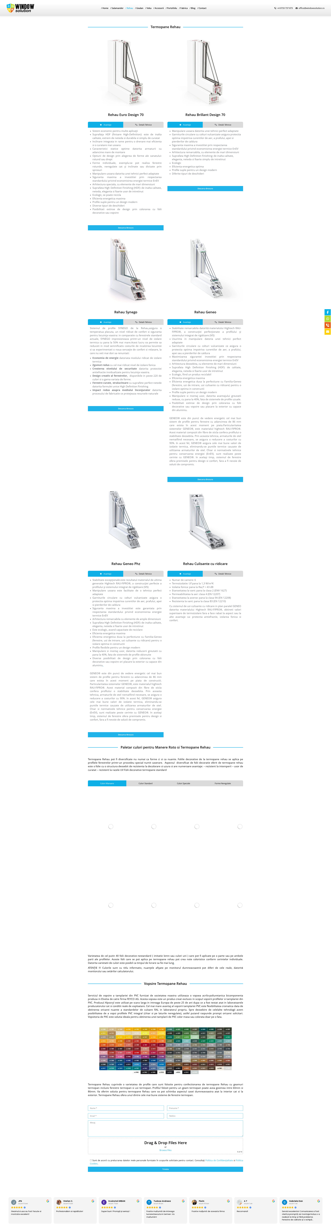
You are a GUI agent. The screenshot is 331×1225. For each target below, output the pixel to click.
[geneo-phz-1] (126, 519)
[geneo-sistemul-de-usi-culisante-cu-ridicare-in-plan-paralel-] (205, 519)
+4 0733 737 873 (285, 8)
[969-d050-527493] (126, 268)
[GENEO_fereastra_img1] (205, 268)
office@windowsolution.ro (312, 8)
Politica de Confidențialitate (219, 1160)
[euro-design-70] (126, 70)
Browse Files (166, 1150)
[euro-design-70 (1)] (205, 70)
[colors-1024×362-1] (165, 1050)
